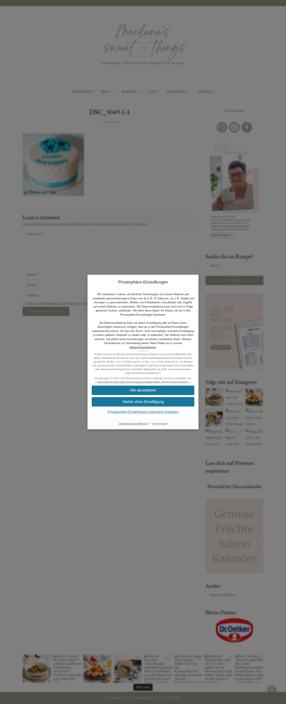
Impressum (160, 423)
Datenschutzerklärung (142, 347)
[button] (143, 390)
